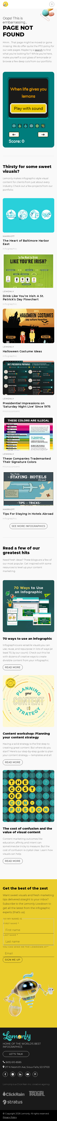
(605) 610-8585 (13, 1062)
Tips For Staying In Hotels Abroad (28, 513)
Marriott (9, 236)
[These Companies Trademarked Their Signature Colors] (28, 449)
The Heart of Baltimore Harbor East (26, 242)
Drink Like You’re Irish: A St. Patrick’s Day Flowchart (23, 297)
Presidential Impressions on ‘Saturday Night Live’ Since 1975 (26, 405)
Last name (10, 935)
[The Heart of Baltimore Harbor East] (28, 231)
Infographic (10, 248)
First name (11, 923)
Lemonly (8, 291)
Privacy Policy (10, 1117)
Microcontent (11, 411)
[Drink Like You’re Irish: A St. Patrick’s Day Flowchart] (28, 287)
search (39, 50)
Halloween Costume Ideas (22, 351)
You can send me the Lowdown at (25, 947)
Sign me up (12, 959)
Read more (12, 667)
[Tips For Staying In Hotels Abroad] (28, 505)
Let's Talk (16, 1054)
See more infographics (28, 526)
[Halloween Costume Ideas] (28, 342)
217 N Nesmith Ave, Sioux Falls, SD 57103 (27, 1067)
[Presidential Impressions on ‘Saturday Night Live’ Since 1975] (28, 394)
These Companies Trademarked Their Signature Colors (27, 460)
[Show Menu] (51, 4)
